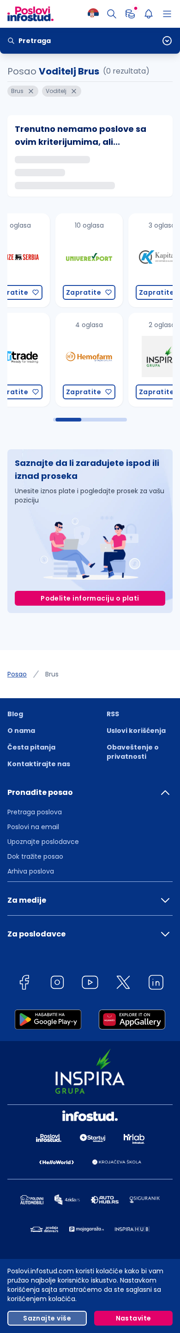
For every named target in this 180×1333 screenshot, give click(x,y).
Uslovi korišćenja (136, 730)
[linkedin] (156, 984)
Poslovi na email (33, 826)
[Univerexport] (40, 260)
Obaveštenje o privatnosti (133, 752)
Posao (17, 674)
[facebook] (24, 984)
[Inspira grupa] (113, 360)
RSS (113, 714)
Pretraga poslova (34, 812)
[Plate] (130, 14)
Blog (15, 714)
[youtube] (90, 984)
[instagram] (57, 984)
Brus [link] (52, 674)
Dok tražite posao (35, 856)
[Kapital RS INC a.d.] (113, 260)
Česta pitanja (31, 747)
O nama (21, 730)
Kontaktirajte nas (38, 764)
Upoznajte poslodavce (43, 841)
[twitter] (123, 984)
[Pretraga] (111, 14)
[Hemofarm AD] (40, 360)
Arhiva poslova (30, 871)
